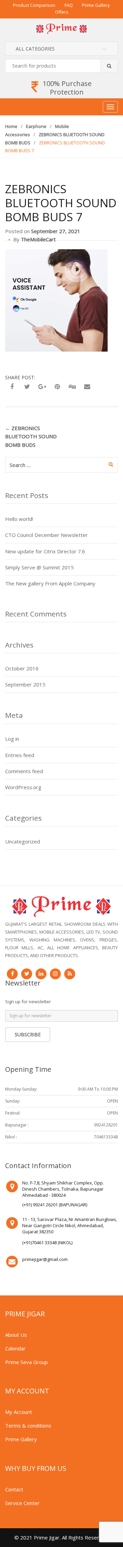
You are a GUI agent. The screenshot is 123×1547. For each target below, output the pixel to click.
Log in (12, 738)
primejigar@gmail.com (45, 1259)
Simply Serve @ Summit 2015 (39, 567)
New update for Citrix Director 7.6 (45, 551)
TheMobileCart (38, 239)
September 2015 (25, 684)
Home (11, 126)
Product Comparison (34, 5)
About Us (16, 1334)
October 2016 (22, 668)
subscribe (28, 1034)
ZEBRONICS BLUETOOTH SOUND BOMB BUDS (31, 436)
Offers (61, 12)
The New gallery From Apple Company (50, 583)
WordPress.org (23, 787)
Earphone (36, 126)
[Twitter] (26, 973)
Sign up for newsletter (28, 1001)
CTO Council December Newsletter (46, 534)
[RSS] (69, 973)
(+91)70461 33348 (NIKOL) (47, 1242)
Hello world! (19, 518)
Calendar (15, 1348)
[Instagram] (55, 973)
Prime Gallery (96, 5)
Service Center (22, 1503)
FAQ (69, 5)
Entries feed (19, 755)
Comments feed (24, 771)
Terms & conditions (28, 1425)
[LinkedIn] (41, 973)
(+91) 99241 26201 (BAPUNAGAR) (54, 1205)
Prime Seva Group (26, 1362)
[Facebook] (12, 973)
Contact (14, 1489)
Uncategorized (22, 841)
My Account (18, 1411)
